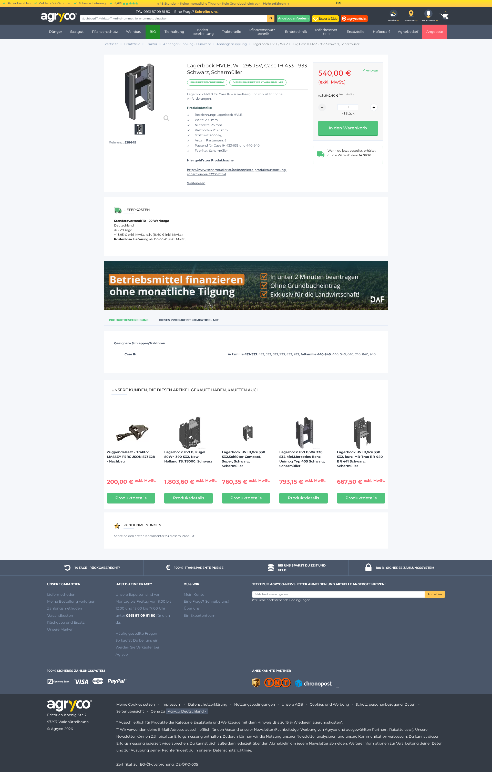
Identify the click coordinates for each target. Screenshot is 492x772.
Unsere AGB (292, 704)
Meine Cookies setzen (135, 704)
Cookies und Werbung (329, 704)
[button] (393, 16)
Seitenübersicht (130, 711)
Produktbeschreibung (207, 82)
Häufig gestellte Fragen (136, 633)
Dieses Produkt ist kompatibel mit (258, 82)
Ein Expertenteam (199, 615)
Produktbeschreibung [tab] (129, 320)
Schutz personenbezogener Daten (385, 704)
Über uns (192, 608)
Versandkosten (60, 615)
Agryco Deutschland (186, 711)
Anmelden (435, 594)
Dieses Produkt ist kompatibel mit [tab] (189, 320)
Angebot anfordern (293, 18)
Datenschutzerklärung (207, 704)
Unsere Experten (131, 594)
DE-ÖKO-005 (187, 764)
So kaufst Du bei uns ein (137, 640)
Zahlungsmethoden (64, 608)
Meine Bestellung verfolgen (71, 601)
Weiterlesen (196, 183)
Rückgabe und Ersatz (66, 622)
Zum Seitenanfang (479, 750)
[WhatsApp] (137, 11)
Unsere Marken (60, 629)
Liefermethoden (61, 594)
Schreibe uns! (207, 11)
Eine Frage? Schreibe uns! (206, 601)
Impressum (171, 704)
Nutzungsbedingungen (254, 704)
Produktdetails (131, 498)
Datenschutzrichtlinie (232, 750)
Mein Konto (194, 594)
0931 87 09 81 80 (157, 11)
